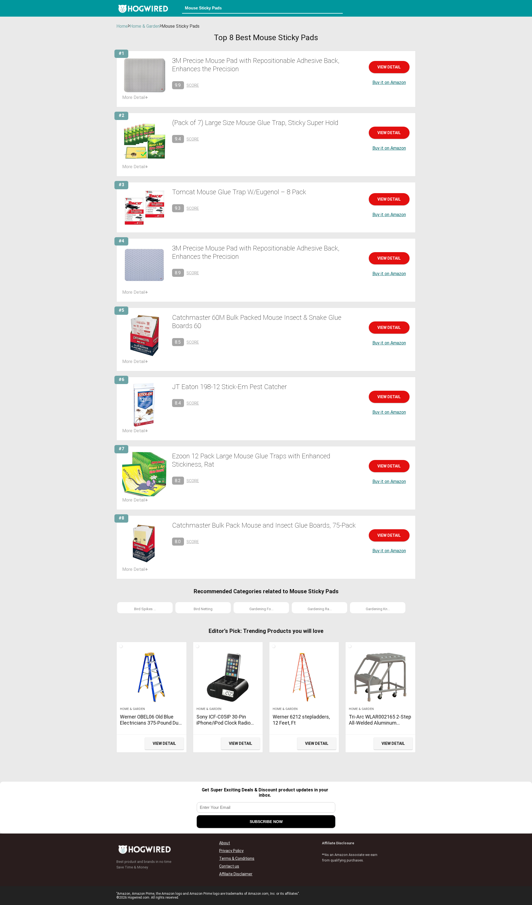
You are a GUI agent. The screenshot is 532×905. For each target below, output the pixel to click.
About (224, 843)
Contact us (229, 866)
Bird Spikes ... (145, 609)
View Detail (389, 67)
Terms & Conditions (236, 858)
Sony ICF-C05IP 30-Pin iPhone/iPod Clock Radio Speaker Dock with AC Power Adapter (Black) (223, 726)
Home (122, 26)
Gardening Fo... (261, 609)
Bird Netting (203, 609)
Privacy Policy (231, 850)
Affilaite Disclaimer (235, 874)
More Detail (135, 97)
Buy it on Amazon (389, 82)
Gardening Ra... (320, 609)
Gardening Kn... (378, 609)
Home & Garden (145, 26)
